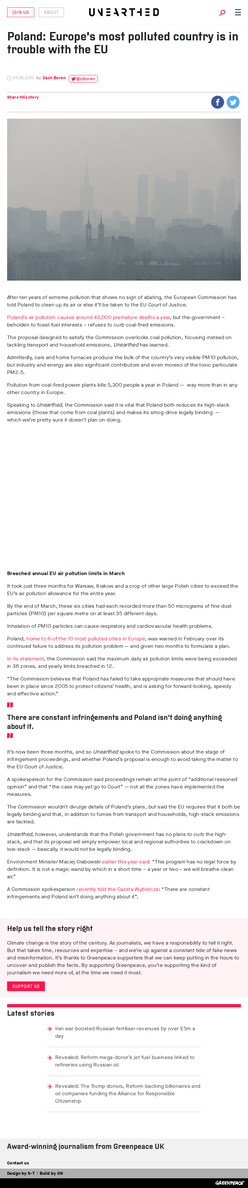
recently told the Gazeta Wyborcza (117, 889)
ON (60, 1173)
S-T (31, 1173)
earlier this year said (125, 861)
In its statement (25, 658)
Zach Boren (54, 77)
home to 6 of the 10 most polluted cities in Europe (85, 638)
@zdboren (85, 79)
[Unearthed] (124, 12)
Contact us (18, 1163)
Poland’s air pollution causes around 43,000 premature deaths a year (88, 317)
